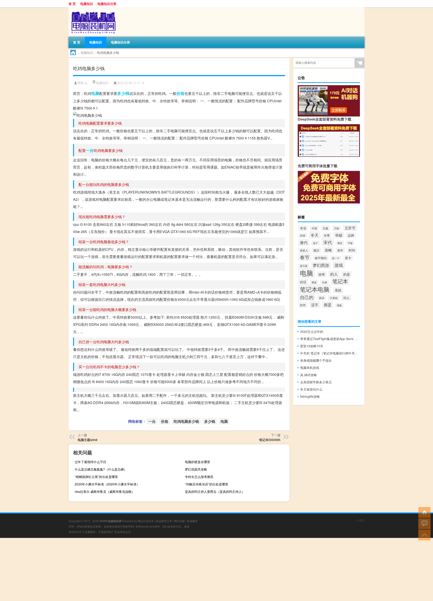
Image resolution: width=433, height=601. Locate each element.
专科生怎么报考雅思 (199, 476)
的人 (334, 274)
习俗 (336, 228)
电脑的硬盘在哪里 (197, 461)
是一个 (335, 258)
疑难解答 (192, 521)
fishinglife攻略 (310, 396)
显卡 (348, 258)
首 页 (72, 3)
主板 (325, 228)
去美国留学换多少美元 (316, 382)
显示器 (303, 265)
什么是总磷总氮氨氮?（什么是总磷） (101, 469)
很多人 (304, 250)
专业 (303, 228)
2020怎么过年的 (311, 331)
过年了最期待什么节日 (90, 461)
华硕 (338, 235)
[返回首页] (423, 512)
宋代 (327, 242)
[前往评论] (423, 523)
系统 (338, 290)
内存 (302, 235)
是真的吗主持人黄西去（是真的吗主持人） (215, 491)
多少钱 (123, 93)
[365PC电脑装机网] (92, 9)
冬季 (327, 235)
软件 (303, 305)
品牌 (351, 235)
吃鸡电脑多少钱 (186, 421)
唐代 (304, 242)
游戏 (338, 265)
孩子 (315, 243)
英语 (321, 298)
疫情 (321, 274)
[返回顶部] (423, 535)
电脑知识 (86, 3)
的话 (303, 282)
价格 (180, 93)
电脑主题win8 (87, 439)
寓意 (339, 243)
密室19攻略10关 (311, 346)
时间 (352, 250)
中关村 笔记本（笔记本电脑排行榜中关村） (330, 353)
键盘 (339, 305)
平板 (350, 243)
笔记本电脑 (314, 289)
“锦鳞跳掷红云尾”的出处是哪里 (96, 476)
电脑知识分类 (106, 3)
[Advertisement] (135, 569)
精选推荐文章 (164, 521)
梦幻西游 (321, 265)
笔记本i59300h (270, 439)
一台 (90, 150)
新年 (340, 250)
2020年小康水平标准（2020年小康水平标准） (107, 484)
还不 (314, 304)
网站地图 (179, 521)
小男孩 (360, 520)
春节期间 (321, 258)
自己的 (306, 297)
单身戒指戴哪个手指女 (316, 360)
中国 (314, 228)
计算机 (334, 298)
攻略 (328, 249)
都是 (328, 304)
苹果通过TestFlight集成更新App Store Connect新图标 (330, 338)
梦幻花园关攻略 (196, 469)
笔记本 (340, 281)
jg (86, 83)
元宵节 (350, 227)
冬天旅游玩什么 (311, 389)
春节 (304, 257)
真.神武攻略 (308, 374)
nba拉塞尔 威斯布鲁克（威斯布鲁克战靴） (105, 491)
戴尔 (316, 250)
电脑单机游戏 (309, 367)
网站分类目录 (146, 521)
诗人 (346, 297)
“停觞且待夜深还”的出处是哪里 (206, 484)
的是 (346, 274)
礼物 (324, 282)
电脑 (95, 93)
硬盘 (314, 282)
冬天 (314, 235)
